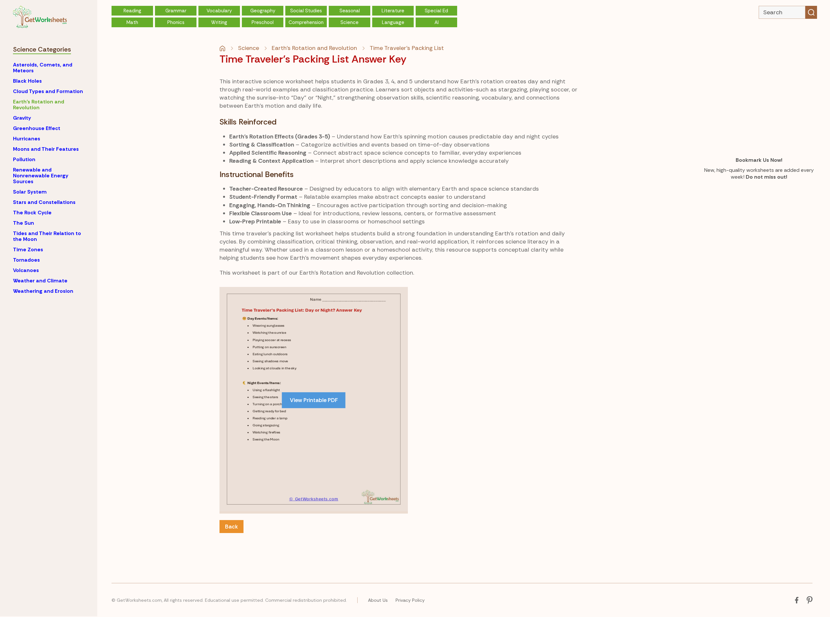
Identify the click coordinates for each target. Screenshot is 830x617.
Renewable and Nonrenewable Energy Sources (40, 175)
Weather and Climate (40, 280)
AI (436, 22)
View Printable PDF (314, 400)
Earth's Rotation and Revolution (38, 104)
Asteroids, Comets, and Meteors (42, 67)
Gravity (22, 117)
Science (349, 22)
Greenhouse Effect (36, 128)
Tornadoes (26, 259)
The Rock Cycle (32, 212)
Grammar (175, 10)
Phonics (175, 22)
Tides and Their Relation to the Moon (47, 236)
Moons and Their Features (46, 149)
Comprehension (306, 22)
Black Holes (27, 80)
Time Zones (28, 249)
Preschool (263, 22)
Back (231, 526)
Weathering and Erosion (43, 291)
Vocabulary (219, 10)
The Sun (23, 223)
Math (132, 22)
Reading (132, 10)
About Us (378, 600)
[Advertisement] (470, 332)
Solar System (30, 191)
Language (393, 22)
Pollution (24, 159)
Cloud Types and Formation (48, 91)
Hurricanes (26, 138)
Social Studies (306, 10)
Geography (262, 10)
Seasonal (349, 10)
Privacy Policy (410, 600)
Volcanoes (26, 270)
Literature (393, 10)
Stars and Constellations (44, 202)
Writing (219, 22)
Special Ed (436, 10)
